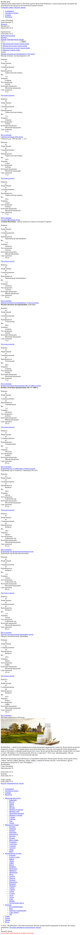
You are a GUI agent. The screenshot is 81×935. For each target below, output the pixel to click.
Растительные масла (16, 903)
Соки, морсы (14, 912)
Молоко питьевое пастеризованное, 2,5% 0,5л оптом (20, 303)
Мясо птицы (13, 840)
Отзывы (8, 15)
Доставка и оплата (11, 13)
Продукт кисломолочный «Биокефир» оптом (17, 634)
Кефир (11, 804)
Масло (11, 806)
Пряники (12, 886)
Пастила (12, 878)
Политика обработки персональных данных (25, 927)
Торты (11, 897)
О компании (9, 11)
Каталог (4, 39)
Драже (11, 861)
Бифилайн (13, 800)
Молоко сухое (14, 811)
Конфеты (12, 867)
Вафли (11, 859)
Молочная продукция (13, 798)
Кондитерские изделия (13, 853)
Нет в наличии (6, 135)
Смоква (12, 889)
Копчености (13, 834)
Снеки (11, 891)
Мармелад (13, 870)
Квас (11, 909)
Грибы (7, 916)
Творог (11, 823)
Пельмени (13, 842)
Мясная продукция (12, 825)
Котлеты (12, 836)
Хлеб (11, 899)
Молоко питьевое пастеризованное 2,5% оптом (18, 54)
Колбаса (12, 830)
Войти (3, 35)
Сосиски (12, 848)
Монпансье (13, 872)
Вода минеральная (16, 907)
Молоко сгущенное (16, 809)
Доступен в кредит (7, 95)
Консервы (12, 832)
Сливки (12, 817)
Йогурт (12, 802)
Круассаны (13, 869)
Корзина (4, 37)
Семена (12, 888)
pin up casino (37, 762)
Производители (12, 39)
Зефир (11, 863)
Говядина (12, 829)
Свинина (12, 846)
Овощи (7, 920)
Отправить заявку (7, 7)
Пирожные (13, 882)
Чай (10, 914)
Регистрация (10, 35)
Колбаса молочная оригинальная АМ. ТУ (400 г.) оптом (21, 386)
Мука (11, 874)
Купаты (12, 838)
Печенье (12, 880)
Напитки (8, 905)
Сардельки (13, 844)
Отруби (12, 876)
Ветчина (12, 827)
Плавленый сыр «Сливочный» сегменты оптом (18, 468)
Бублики (12, 855)
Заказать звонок (20, 7)
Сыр (10, 821)
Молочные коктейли (16, 813)
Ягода (7, 922)
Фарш (11, 849)
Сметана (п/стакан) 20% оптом (12, 137)
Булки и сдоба (14, 857)
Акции (21, 39)
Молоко (12, 808)
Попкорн (12, 884)
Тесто (11, 895)
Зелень (7, 918)
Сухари (12, 893)
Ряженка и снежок (15, 815)
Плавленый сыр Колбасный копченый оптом (17, 551)
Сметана (12, 819)
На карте (4, 24)
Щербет (12, 901)
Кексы (11, 865)
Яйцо (11, 851)
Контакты (8, 17)
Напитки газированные (17, 910)
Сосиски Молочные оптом (10, 220)
